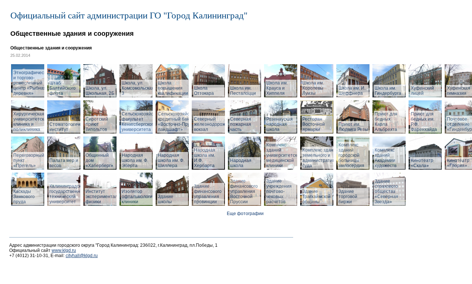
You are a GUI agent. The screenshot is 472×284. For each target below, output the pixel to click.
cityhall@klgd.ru (82, 255)
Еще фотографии (245, 213)
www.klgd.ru (64, 250)
